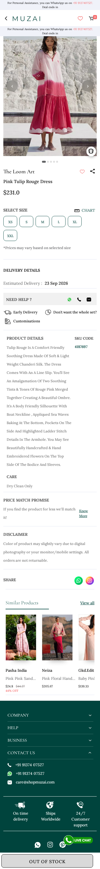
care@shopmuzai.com (35, 782)
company (18, 715)
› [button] (88, 86)
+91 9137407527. (83, 3)
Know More (83, 513)
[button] (44, 162)
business (17, 740)
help (13, 728)
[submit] (82, 171)
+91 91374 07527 (29, 764)
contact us (21, 753)
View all (87, 602)
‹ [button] (12, 86)
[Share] (92, 171)
